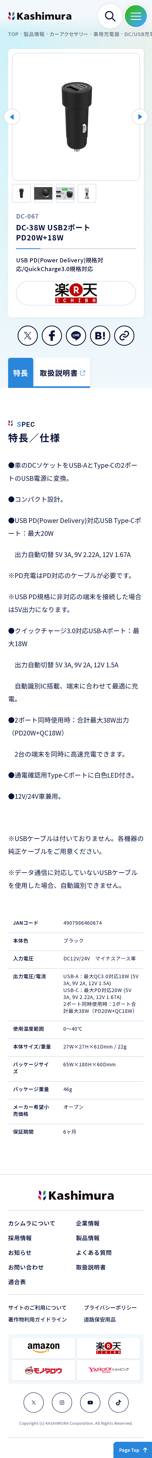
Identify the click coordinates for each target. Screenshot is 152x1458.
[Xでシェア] (28, 336)
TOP (13, 34)
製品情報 (34, 34)
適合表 (17, 1282)
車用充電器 (106, 34)
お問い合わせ (26, 1267)
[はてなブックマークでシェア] (100, 336)
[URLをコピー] (124, 336)
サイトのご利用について (37, 1307)
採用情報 (20, 1238)
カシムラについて (31, 1223)
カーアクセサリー (69, 34)
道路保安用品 (100, 1319)
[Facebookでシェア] (52, 336)
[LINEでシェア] (76, 336)
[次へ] (140, 117)
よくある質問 (94, 1252)
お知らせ (20, 1252)
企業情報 (88, 1223)
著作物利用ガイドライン (37, 1319)
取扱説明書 (91, 1267)
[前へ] (12, 117)
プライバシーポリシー (110, 1307)
